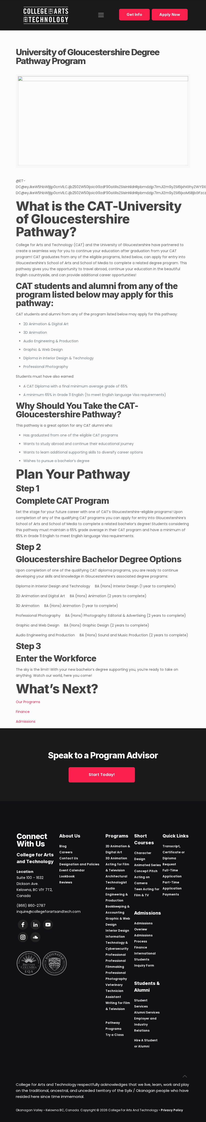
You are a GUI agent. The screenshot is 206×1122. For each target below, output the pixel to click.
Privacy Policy (172, 1110)
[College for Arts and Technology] (46, 15)
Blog (63, 846)
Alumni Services (147, 1012)
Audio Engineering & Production (117, 894)
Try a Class (115, 1035)
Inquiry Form (144, 965)
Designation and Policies (79, 864)
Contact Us (68, 858)
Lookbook (67, 876)
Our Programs (28, 701)
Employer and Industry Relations (145, 1024)
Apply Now (169, 14)
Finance (23, 711)
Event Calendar (72, 870)
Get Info (134, 14)
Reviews (65, 882)
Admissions (25, 721)
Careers (65, 852)
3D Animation (116, 858)
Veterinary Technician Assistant (114, 991)
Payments (171, 894)
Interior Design (117, 930)
